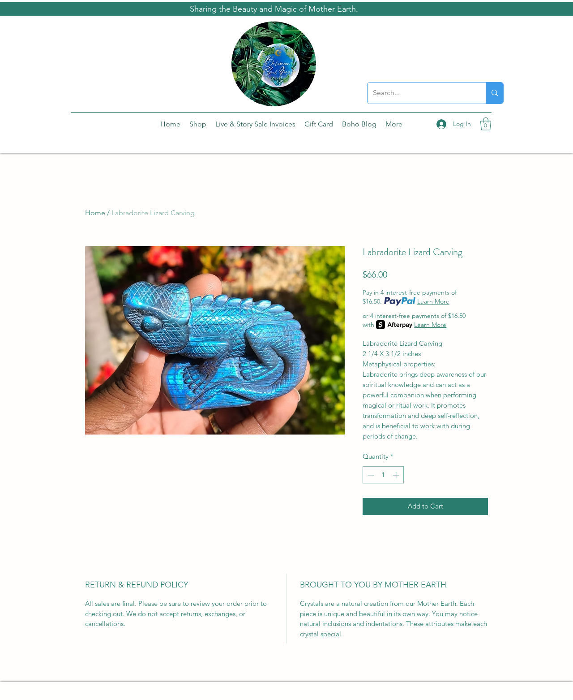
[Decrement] (370, 475)
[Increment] (397, 475)
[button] (485, 123)
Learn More (433, 301)
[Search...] (494, 93)
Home (95, 213)
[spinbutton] (383, 475)
